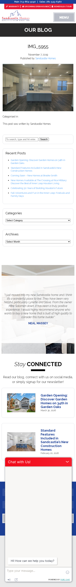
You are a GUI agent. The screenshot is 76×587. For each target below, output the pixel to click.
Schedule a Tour (63, 6)
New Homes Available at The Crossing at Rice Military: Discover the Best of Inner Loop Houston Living (39, 182)
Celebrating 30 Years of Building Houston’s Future (37, 188)
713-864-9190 (28, 2)
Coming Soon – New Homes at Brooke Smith (34, 175)
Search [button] (44, 139)
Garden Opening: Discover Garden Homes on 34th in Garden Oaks (54, 401)
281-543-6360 (54, 2)
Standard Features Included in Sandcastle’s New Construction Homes (54, 440)
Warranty (13, 6)
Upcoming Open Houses (37, 6)
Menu (64, 17)
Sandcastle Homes (45, 58)
